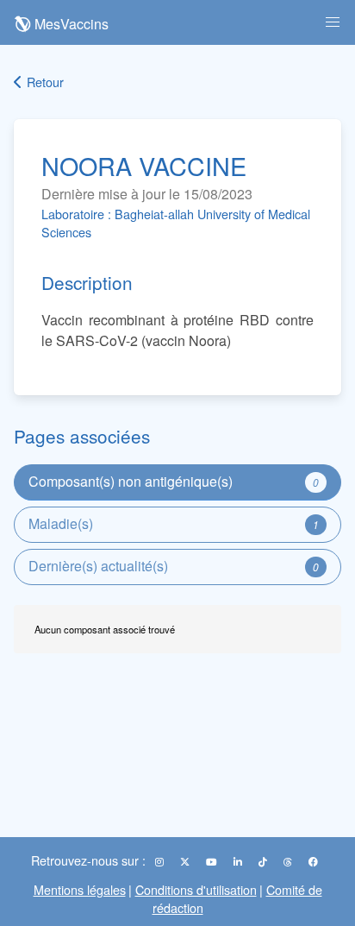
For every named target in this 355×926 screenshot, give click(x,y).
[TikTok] (264, 861)
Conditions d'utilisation (196, 889)
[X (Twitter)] (186, 861)
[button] (332, 22)
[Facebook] (313, 861)
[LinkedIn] (239, 861)
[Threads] (289, 861)
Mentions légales (80, 889)
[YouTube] (213, 861)
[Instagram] (160, 861)
